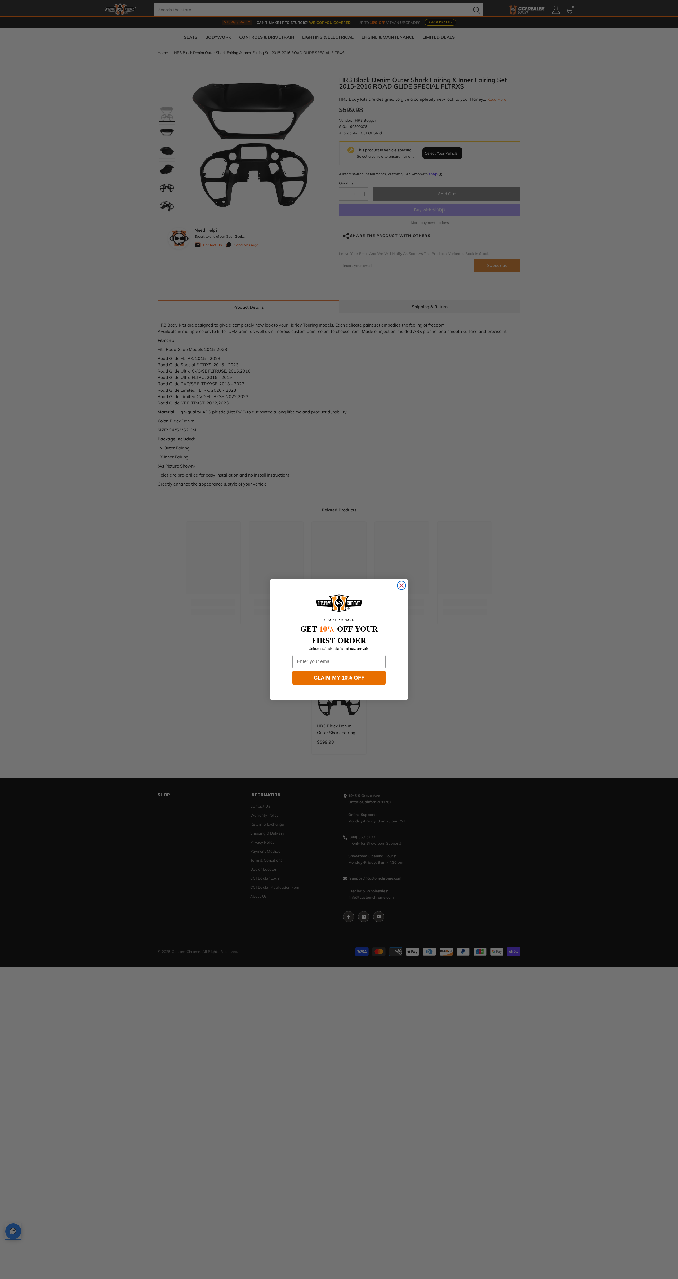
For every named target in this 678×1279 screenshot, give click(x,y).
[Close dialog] (401, 585)
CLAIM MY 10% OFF (339, 678)
